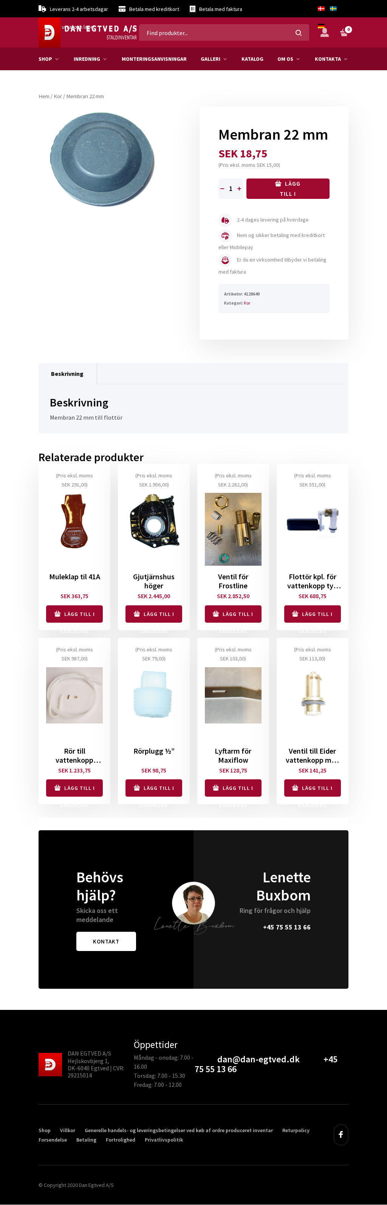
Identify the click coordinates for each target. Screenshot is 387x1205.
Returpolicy (296, 1130)
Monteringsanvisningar (154, 58)
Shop (45, 58)
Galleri (210, 58)
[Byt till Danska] (321, 9)
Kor (58, 96)
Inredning (87, 58)
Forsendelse (53, 1139)
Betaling (86, 1139)
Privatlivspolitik (164, 1139)
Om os (285, 58)
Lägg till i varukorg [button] (77, 617)
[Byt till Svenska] (333, 9)
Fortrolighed (120, 1139)
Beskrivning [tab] (67, 373)
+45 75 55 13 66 (287, 927)
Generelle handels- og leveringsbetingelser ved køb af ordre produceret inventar (179, 1130)
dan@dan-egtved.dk (258, 1059)
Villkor (67, 1130)
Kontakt (106, 941)
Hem (44, 96)
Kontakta (328, 58)
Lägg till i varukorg (288, 189)
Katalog (252, 58)
